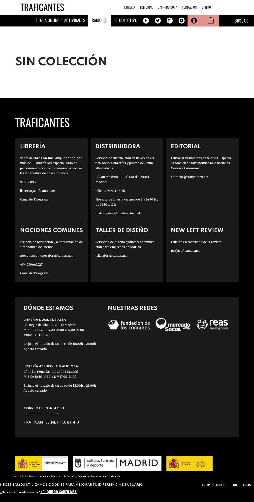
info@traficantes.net (41, 413)
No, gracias (242, 484)
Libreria (129, 7)
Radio (97, 20)
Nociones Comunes (51, 230)
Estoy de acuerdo (215, 484)
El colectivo (126, 20)
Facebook (146, 20)
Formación (189, 7)
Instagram (170, 20)
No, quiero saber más (58, 491)
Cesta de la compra (211, 20)
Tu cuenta (193, 20)
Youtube (182, 20)
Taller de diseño (121, 230)
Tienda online (47, 20)
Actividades (74, 20)
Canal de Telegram (34, 199)
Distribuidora (167, 7)
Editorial (146, 7)
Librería (32, 147)
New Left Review (197, 230)
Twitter (158, 20)
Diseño (206, 7)
